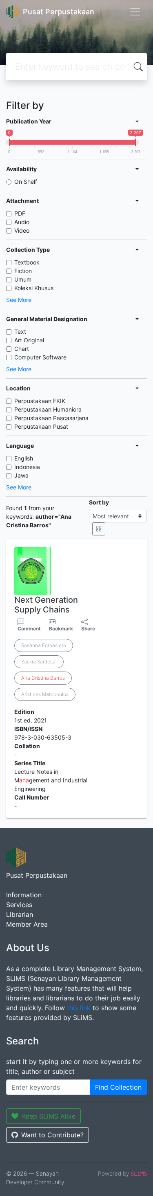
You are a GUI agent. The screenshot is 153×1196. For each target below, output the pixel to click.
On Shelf (25, 181)
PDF (19, 213)
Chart (21, 348)
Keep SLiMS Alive (48, 1116)
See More (18, 299)
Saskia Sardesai (39, 662)
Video (21, 230)
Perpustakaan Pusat (41, 426)
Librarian (19, 914)
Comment (29, 629)
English (23, 458)
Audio (21, 221)
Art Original (29, 340)
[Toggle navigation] (135, 12)
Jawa (21, 475)
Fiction (23, 270)
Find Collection (118, 1087)
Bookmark (61, 629)
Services (19, 905)
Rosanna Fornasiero (43, 645)
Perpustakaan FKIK (39, 400)
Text (20, 331)
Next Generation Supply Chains (46, 605)
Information (24, 895)
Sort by (99, 502)
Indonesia (27, 466)
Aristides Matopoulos (45, 694)
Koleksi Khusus (33, 287)
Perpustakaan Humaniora (48, 409)
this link (79, 1008)
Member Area (27, 924)
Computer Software (40, 357)
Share (88, 629)
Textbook (27, 262)
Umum (22, 279)
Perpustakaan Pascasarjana (51, 417)
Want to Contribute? (52, 1135)
